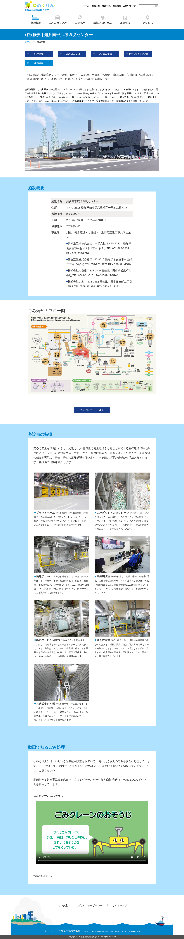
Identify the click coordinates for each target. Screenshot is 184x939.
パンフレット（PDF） (92, 410)
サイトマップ (119, 905)
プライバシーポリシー (90, 905)
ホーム (28, 42)
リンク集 (63, 905)
